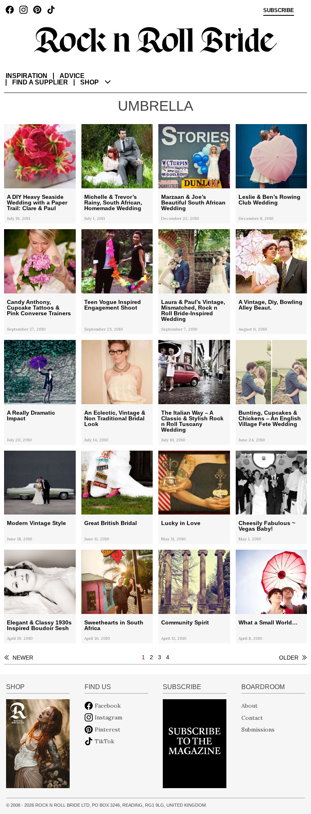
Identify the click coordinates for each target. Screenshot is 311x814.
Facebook (108, 705)
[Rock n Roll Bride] (155, 39)
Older (288, 657)
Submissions (258, 729)
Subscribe (278, 10)
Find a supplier (40, 82)
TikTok (104, 741)
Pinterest (107, 729)
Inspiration (26, 75)
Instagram (108, 717)
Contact (252, 717)
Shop (89, 82)
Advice (72, 75)
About (249, 705)
